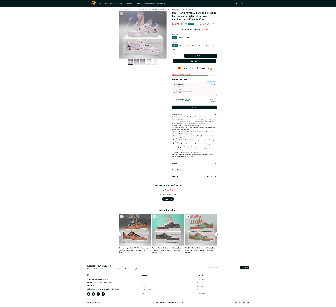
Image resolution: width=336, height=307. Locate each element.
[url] (99, 279)
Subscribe (244, 267)
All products (127, 9)
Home (120, 9)
